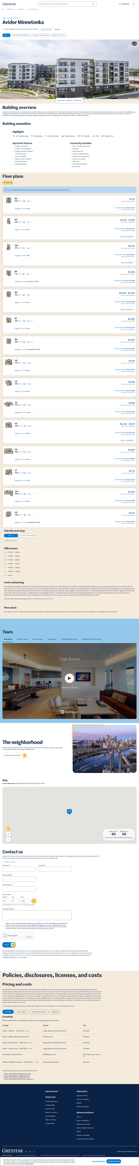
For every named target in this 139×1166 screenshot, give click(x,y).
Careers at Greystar (83, 1099)
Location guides (50, 1116)
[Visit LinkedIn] (30, 1151)
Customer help (50, 1105)
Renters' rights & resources (85, 1128)
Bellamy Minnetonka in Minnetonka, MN (94, 1155)
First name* (6, 865)
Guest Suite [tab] (52, 639)
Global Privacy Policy (47, 928)
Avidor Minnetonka (33, 9)
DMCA (79, 1131)
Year (22, 897)
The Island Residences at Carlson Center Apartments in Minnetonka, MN (59, 1155)
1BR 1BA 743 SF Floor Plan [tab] (91, 639)
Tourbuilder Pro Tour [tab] (69, 639)
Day (12, 897)
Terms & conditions (83, 1120)
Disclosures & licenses (84, 1124)
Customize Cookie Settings (85, 1139)
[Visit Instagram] (26, 1151)
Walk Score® (128, 837)
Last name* (41, 865)
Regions (79, 1103)
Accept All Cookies (114, 1161)
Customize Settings (98, 1161)
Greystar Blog (49, 1123)
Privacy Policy (29, 1164)
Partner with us (82, 1091)
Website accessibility (83, 1135)
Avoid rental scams (51, 1101)
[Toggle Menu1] (134, 4)
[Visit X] (34, 1151)
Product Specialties (83, 1106)
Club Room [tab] (8, 639)
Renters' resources (51, 1112)
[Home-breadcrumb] (3, 9)
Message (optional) (8, 909)
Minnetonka (10, 9)
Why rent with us (50, 1120)
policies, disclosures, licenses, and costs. (40, 599)
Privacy (79, 1117)
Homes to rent (50, 1097)
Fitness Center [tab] (22, 639)
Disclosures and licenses (85, 1112)
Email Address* (7, 885)
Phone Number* (7, 875)
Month (4, 897)
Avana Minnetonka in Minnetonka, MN (26, 1155)
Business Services (82, 1095)
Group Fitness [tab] (38, 639)
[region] (69, 1161)
